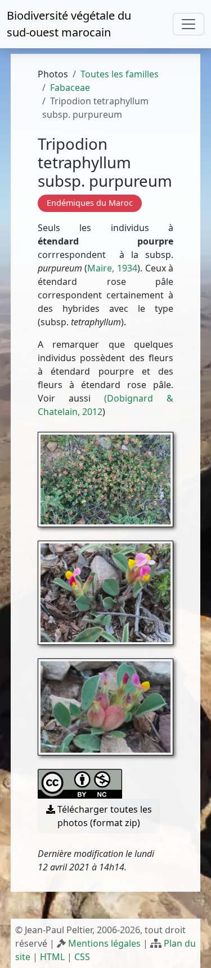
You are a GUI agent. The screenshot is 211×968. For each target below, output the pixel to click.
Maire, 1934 (112, 268)
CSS (82, 957)
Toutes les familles (119, 74)
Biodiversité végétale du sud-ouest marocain (69, 24)
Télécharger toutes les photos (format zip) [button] (103, 816)
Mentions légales (104, 943)
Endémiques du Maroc (90, 202)
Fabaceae (70, 87)
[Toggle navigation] (188, 24)
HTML (52, 957)
